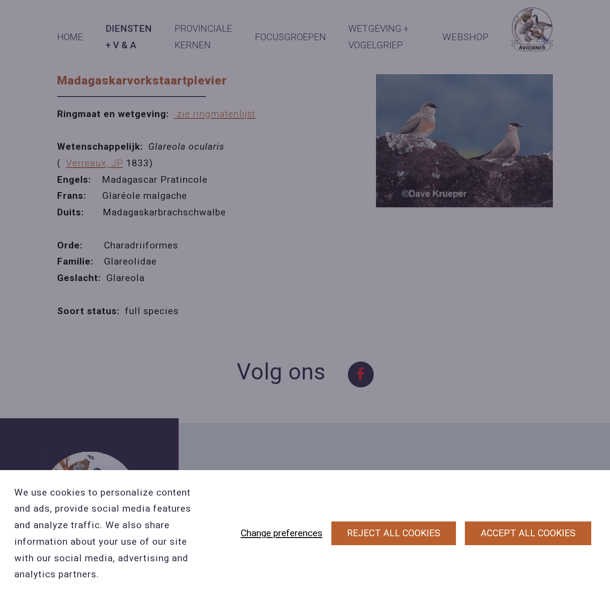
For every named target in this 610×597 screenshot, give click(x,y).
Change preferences (281, 533)
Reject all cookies (393, 533)
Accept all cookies (528, 533)
